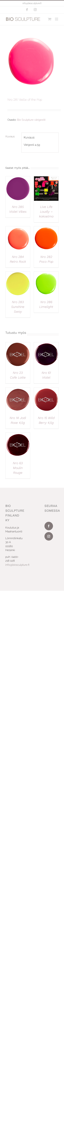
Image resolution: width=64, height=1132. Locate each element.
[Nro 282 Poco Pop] (46, 228)
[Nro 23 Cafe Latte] (18, 344)
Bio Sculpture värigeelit (31, 119)
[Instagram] (48, 536)
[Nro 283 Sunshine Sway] (18, 273)
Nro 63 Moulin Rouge (18, 467)
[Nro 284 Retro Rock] (18, 228)
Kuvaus (10, 136)
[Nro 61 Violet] (46, 344)
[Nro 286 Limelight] (46, 273)
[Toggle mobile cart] (49, 19)
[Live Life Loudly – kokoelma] (46, 178)
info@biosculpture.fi (32, 3)
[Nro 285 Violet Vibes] (18, 178)
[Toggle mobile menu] (57, 19)
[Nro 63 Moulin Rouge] (18, 434)
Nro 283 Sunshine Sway (17, 306)
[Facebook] (48, 526)
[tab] (12, 137)
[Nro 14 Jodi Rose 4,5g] (18, 389)
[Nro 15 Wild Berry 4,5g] (46, 389)
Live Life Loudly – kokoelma (46, 211)
